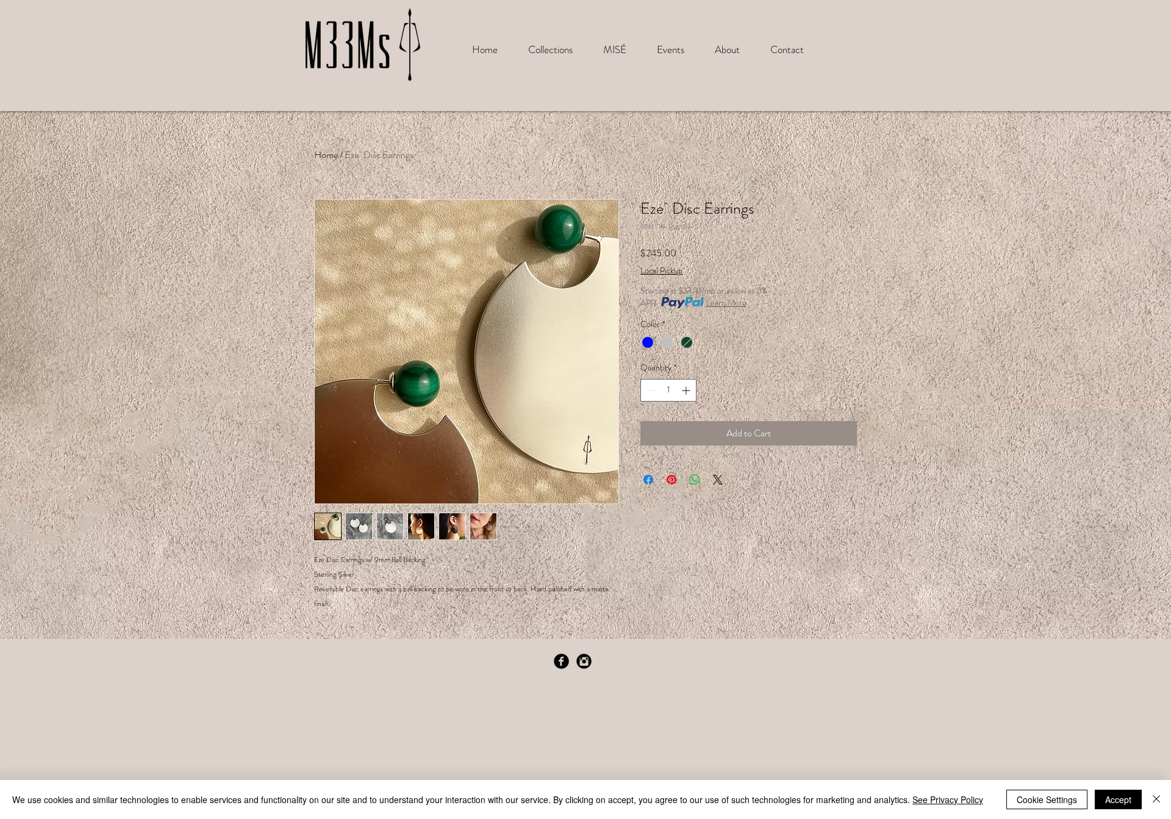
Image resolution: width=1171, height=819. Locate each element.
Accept (1118, 799)
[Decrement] (649, 390)
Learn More (726, 303)
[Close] (1156, 799)
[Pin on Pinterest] (671, 479)
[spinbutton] (668, 390)
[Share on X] (718, 479)
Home (326, 155)
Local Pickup (661, 270)
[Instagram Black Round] (584, 661)
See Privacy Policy (947, 799)
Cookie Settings (1047, 799)
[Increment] (687, 390)
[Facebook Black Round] (561, 661)
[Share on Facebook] (648, 479)
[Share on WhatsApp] (694, 479)
